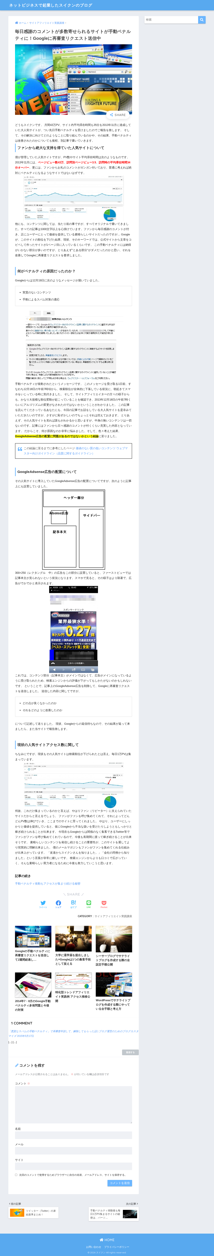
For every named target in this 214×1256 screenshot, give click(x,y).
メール (19, 1144)
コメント (22, 1083)
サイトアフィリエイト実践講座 (113, 916)
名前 (18, 1128)
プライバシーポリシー (116, 1247)
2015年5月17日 (25, 1035)
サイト (19, 1160)
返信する (130, 1052)
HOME (109, 1240)
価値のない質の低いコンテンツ (96, 448)
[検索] (202, 20)
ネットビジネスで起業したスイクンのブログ (50, 5)
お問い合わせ (93, 1247)
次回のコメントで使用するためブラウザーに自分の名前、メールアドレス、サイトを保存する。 (73, 1174)
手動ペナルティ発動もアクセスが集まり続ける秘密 (47, 883)
